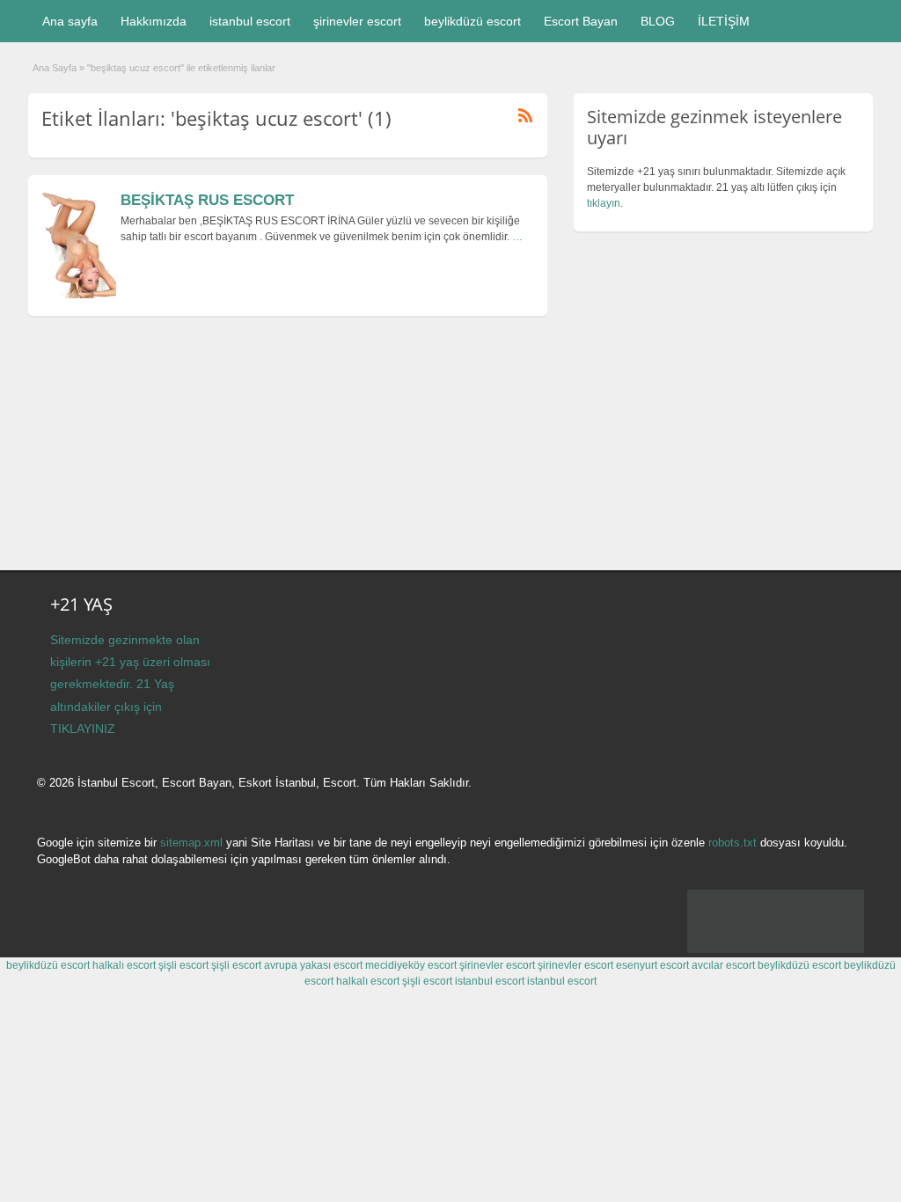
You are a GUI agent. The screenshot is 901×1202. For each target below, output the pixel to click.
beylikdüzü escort (472, 21)
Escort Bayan (581, 21)
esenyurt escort (652, 965)
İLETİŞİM (724, 21)
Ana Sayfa (55, 67)
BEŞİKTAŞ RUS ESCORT (207, 200)
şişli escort (183, 965)
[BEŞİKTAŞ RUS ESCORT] (78, 295)
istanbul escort (249, 21)
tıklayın (603, 203)
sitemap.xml (191, 842)
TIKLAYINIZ (82, 729)
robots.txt (732, 842)
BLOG (658, 21)
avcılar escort (723, 965)
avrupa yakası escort (313, 965)
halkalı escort (124, 965)
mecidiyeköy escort (411, 965)
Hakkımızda (154, 21)
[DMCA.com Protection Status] (775, 949)
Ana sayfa (70, 21)
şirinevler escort (357, 21)
